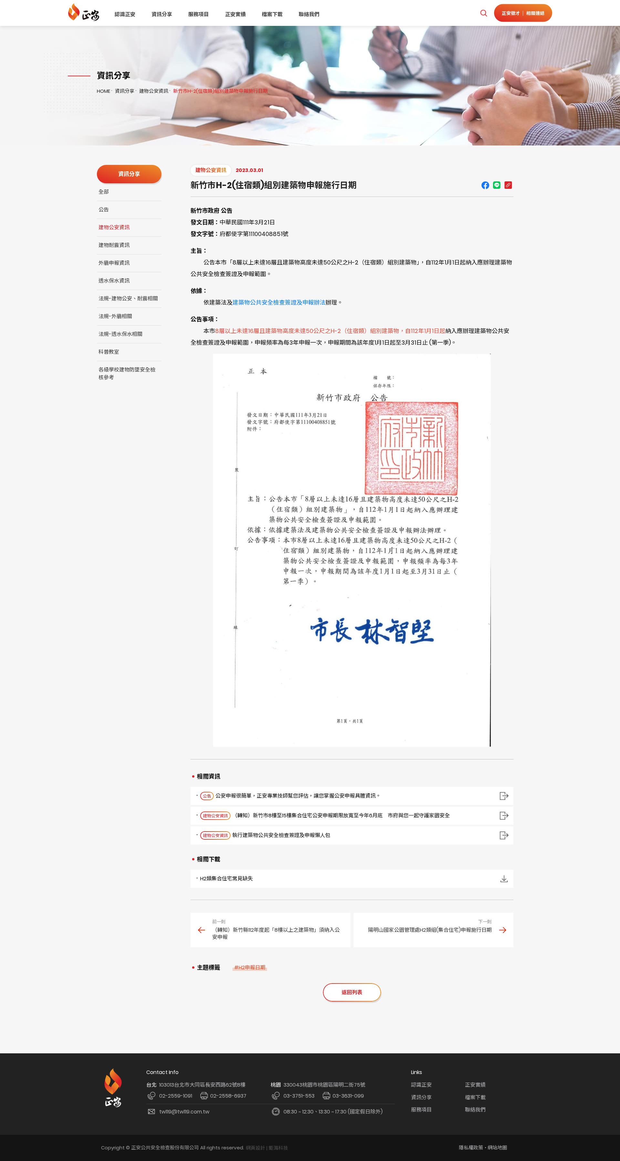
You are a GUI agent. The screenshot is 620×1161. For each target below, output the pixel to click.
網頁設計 (255, 1148)
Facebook (485, 185)
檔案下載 (272, 14)
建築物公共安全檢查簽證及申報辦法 (279, 302)
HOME (103, 91)
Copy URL (507, 185)
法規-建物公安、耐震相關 (128, 298)
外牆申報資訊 (113, 263)
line (496, 185)
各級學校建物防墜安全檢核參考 (126, 373)
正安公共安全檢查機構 (85, 12)
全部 (103, 192)
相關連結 (535, 13)
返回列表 (352, 992)
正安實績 (235, 14)
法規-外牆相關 (115, 316)
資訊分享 (161, 14)
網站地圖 (497, 1147)
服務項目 (198, 14)
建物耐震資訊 (113, 245)
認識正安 (125, 14)
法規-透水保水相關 (120, 334)
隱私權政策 (471, 1147)
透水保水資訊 (113, 281)
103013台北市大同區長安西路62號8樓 (202, 1085)
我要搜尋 (483, 13)
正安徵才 (511, 13)
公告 (103, 209)
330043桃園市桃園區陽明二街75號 (324, 1085)
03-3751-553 (299, 1096)
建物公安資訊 (153, 91)
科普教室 (108, 352)
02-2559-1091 (175, 1096)
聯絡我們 (309, 14)
